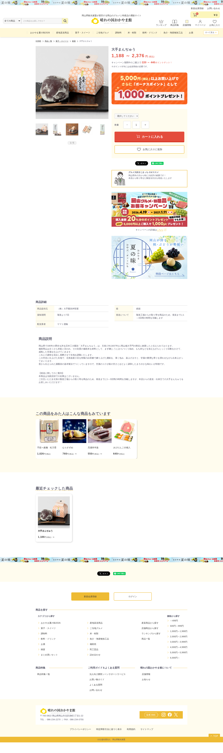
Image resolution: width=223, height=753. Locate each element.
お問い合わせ (213, 8)
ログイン (132, 596)
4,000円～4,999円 (178, 647)
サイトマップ (146, 729)
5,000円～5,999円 (178, 652)
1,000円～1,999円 (178, 631)
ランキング (161, 25)
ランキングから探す (151, 633)
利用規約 (131, 729)
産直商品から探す (150, 623)
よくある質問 (96, 685)
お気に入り (214, 25)
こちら (160, 230)
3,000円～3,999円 (178, 642)
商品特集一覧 (43, 674)
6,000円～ (175, 658)
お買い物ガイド (97, 679)
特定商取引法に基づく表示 (109, 729)
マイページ (200, 25)
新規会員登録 (197, 8)
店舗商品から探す (150, 628)
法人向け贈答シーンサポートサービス (108, 674)
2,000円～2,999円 (178, 636)
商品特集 (174, 25)
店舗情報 (187, 25)
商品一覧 (146, 639)
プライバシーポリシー (80, 729)
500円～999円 (177, 626)
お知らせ (146, 679)
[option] (72, 82)
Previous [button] (38, 82)
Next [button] (101, 82)
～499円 (174, 620)
